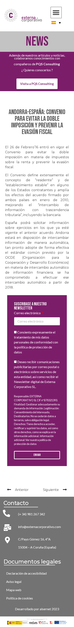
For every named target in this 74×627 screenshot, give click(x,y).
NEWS (37, 42)
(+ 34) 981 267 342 (31, 514)
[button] (56, 12)
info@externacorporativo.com (39, 527)
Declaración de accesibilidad (26, 573)
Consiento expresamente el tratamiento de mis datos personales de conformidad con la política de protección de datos (36, 342)
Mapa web (13, 590)
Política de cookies (19, 598)
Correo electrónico (27, 313)
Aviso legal (13, 582)
